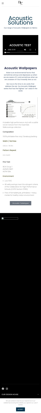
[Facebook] (3, 388)
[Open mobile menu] (3, 3)
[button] (20, 203)
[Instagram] (7, 388)
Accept (20, 409)
